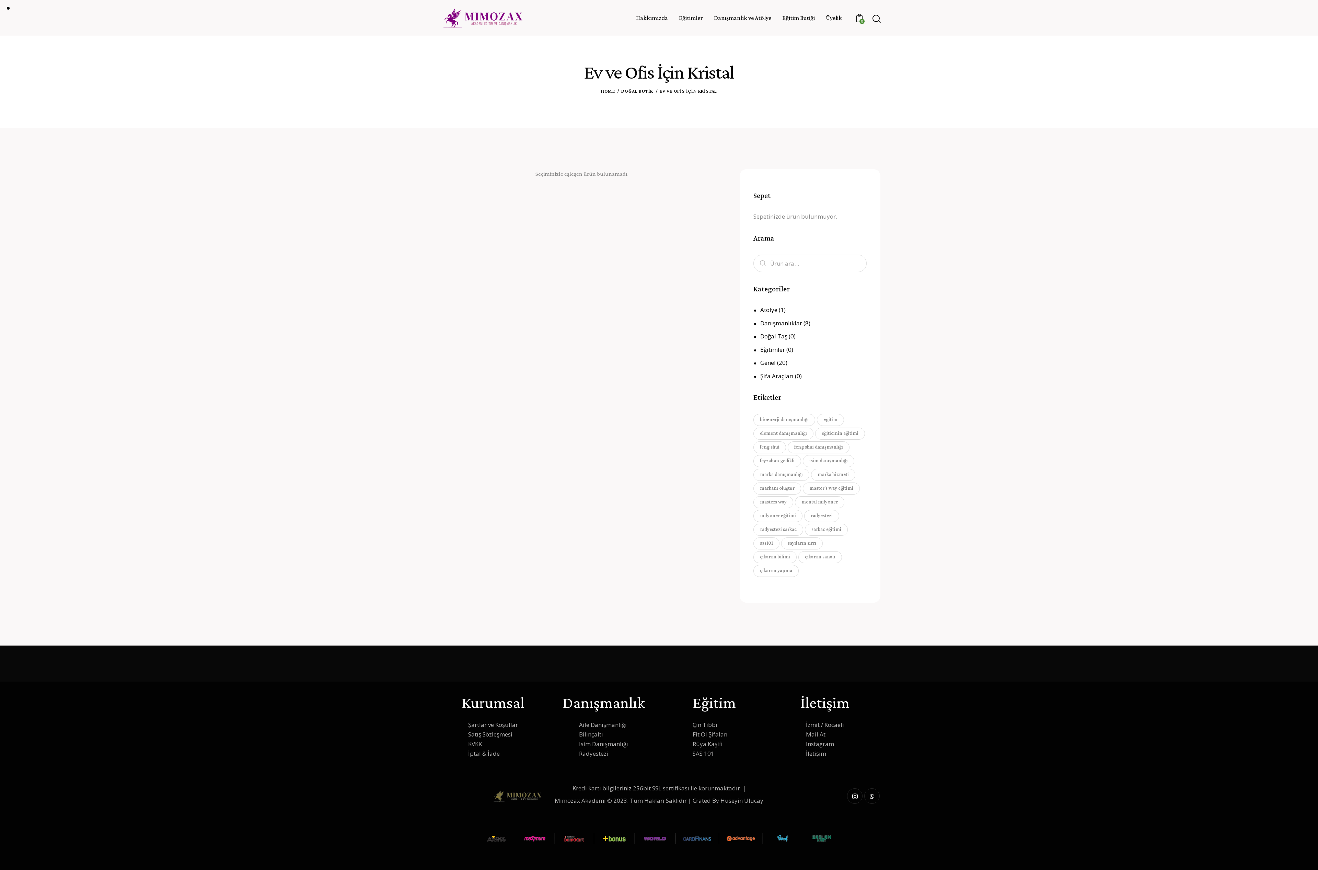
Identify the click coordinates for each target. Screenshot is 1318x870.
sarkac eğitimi (826, 529)
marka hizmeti (833, 474)
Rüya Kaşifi (707, 744)
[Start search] (876, 19)
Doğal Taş (773, 336)
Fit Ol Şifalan (710, 734)
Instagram (820, 744)
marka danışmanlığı (781, 474)
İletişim (816, 753)
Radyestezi (593, 753)
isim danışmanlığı (828, 460)
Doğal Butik (637, 91)
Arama (761, 263)
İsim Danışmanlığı (603, 744)
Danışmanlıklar (781, 323)
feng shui (769, 447)
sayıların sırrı (802, 543)
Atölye (768, 310)
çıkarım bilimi (775, 556)
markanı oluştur (777, 488)
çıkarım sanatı (820, 556)
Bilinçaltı (591, 734)
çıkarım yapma (776, 570)
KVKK (475, 744)
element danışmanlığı (783, 433)
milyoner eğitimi (778, 515)
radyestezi (822, 515)
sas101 (766, 543)
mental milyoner (819, 501)
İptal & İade (484, 753)
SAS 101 (703, 753)
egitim (830, 419)
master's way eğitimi (831, 488)
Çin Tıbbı (705, 725)
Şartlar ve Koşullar (493, 725)
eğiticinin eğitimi (840, 433)
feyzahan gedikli (777, 460)
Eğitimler (772, 349)
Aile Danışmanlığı (603, 725)
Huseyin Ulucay (741, 800)
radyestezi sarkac (778, 529)
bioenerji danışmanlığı (784, 419)
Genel (768, 363)
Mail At (815, 734)
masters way (773, 501)
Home (608, 91)
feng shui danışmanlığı (818, 447)
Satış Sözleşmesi (490, 734)
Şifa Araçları (777, 376)
